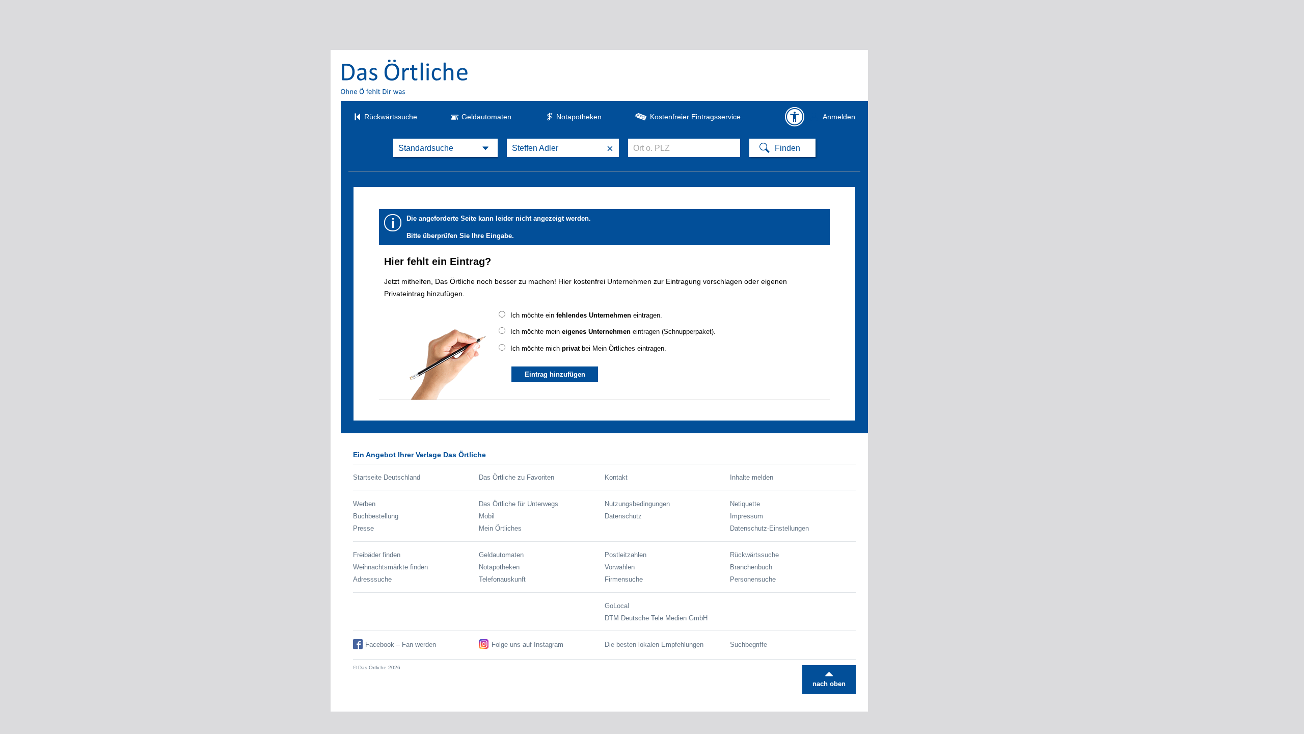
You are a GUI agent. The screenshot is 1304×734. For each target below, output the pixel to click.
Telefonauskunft (502, 579)
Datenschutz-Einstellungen (769, 528)
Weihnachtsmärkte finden (390, 567)
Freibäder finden (376, 555)
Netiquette (745, 504)
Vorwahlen (620, 567)
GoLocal (617, 606)
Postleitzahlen (625, 555)
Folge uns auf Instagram (527, 644)
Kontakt (616, 477)
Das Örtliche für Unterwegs (518, 504)
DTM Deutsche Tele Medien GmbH (656, 618)
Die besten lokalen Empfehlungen (654, 644)
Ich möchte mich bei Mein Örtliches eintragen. (588, 348)
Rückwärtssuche (390, 117)
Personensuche (753, 579)
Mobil (487, 516)
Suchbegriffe (748, 644)
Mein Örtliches (500, 528)
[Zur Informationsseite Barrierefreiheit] (794, 116)
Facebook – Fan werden (400, 644)
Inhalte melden (751, 477)
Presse (363, 528)
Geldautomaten (486, 117)
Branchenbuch (751, 567)
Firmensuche (624, 579)
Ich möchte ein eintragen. (586, 315)
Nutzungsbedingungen (637, 504)
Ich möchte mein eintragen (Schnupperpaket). (613, 331)
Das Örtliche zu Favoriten (516, 477)
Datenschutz (623, 516)
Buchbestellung (375, 516)
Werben (364, 504)
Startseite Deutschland (386, 477)
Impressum (746, 516)
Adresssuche (372, 579)
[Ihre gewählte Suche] (445, 148)
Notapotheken (579, 117)
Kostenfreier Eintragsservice (695, 117)
